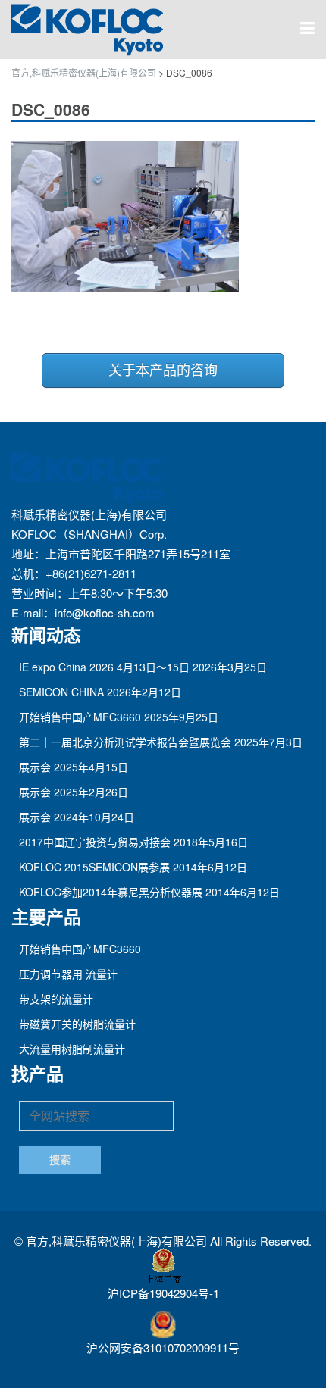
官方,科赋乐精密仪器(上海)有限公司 (118, 1241)
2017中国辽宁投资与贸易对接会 (95, 841)
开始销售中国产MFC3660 (80, 716)
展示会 (35, 766)
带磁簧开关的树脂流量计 (77, 1023)
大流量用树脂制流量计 (72, 1048)
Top (312, 1374)
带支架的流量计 (56, 998)
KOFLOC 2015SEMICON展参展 (94, 866)
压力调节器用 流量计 (68, 973)
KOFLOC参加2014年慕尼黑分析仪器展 (110, 891)
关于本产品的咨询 (163, 370)
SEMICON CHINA (61, 691)
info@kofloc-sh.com (105, 613)
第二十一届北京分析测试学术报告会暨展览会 (125, 741)
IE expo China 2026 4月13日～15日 (104, 666)
